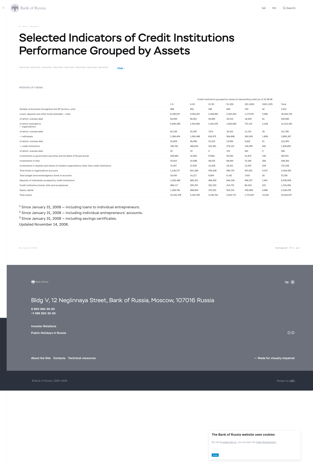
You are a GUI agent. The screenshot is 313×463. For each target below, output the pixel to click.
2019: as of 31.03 (80, 67)
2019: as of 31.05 (58, 67)
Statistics (24, 26)
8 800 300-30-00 (43, 309)
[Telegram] (293, 332)
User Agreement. (266, 442)
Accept (215, 455)
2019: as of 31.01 (103, 67)
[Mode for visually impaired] (264, 8)
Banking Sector (34, 26)
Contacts (59, 358)
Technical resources (82, 358)
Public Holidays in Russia (48, 333)
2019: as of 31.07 (35, 67)
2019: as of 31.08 (24, 67)
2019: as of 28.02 (92, 67)
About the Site (41, 358)
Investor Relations (43, 326)
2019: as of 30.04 (69, 67)
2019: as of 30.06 (47, 67)
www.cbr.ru (229, 442)
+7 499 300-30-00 (43, 313)
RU (274, 8)
